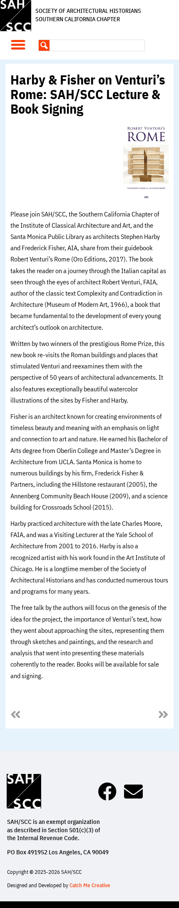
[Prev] (49, 715)
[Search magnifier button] (44, 45)
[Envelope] (133, 792)
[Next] (129, 715)
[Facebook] (107, 792)
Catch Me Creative (90, 885)
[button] (18, 44)
